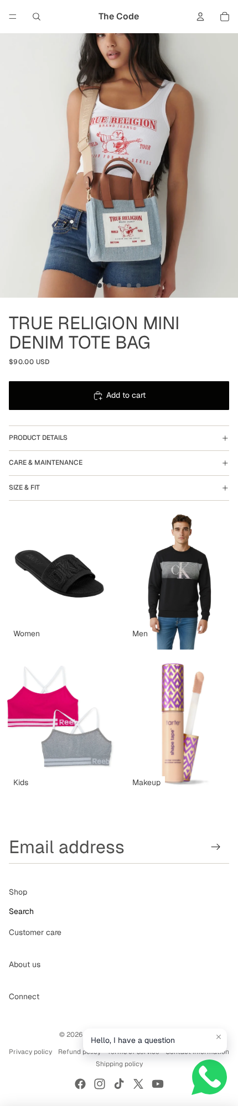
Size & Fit (24, 487)
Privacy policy (30, 1051)
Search (21, 911)
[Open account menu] (200, 16)
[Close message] (219, 1037)
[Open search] (36, 16)
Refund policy (79, 1051)
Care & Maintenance (45, 462)
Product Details (38, 437)
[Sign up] (216, 847)
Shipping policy (119, 1064)
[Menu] (12, 16)
